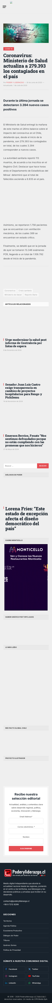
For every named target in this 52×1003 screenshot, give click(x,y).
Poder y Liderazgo (15, 82)
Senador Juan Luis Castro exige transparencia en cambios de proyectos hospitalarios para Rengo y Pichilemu (23, 391)
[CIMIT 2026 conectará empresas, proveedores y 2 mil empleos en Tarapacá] (14, 709)
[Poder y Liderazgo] (31, 6)
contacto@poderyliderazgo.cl (16, 901)
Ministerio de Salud (13, 295)
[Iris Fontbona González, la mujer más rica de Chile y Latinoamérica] (14, 686)
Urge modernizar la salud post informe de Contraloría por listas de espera (26, 343)
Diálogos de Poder (11, 935)
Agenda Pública (9, 926)
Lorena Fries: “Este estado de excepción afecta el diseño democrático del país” (26, 518)
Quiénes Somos (9, 945)
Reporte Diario (31, 295)
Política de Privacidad (12, 950)
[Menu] (4, 7)
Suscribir (40, 996)
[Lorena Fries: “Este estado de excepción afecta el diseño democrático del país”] (26, 491)
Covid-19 (8, 49)
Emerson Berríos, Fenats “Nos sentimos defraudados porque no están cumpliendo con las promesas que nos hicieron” (25, 440)
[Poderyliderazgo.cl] (24, 880)
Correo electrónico (26, 827)
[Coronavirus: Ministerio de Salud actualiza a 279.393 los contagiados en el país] (26, 33)
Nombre (26, 837)
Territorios (7, 921)
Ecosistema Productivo (12, 931)
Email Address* (26, 817)
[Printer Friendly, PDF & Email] (10, 282)
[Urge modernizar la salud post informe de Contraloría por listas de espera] (26, 323)
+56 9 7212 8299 (11, 904)
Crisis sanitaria (25, 291)
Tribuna (6, 940)
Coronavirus (10, 291)
